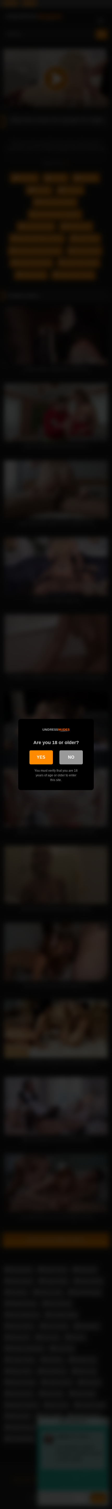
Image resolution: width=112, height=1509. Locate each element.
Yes (41, 757)
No (71, 757)
